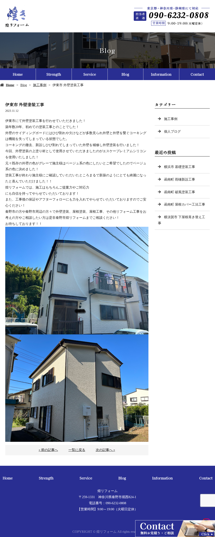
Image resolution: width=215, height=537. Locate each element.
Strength (53, 74)
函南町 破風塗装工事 (179, 192)
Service (89, 74)
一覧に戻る (76, 450)
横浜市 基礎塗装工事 (179, 167)
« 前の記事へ (48, 450)
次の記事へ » (105, 450)
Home (18, 74)
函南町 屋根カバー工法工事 (184, 204)
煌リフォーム (107, 491)
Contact (197, 74)
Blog (125, 74)
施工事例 (39, 85)
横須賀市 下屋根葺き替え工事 (181, 220)
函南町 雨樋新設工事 (179, 179)
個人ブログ (172, 131)
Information (161, 74)
